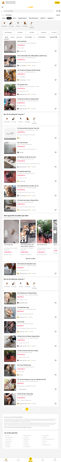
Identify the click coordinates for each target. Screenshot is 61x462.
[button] (1, 2)
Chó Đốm (32, 32)
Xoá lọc (58, 15)
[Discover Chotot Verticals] (2, 7)
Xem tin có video (30, 258)
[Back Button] (1, 11)
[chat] (59, 11)
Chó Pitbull (43, 32)
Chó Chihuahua (8, 32)
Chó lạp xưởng (55, 32)
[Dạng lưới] (56, 37)
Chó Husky (19, 32)
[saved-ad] (57, 11)
